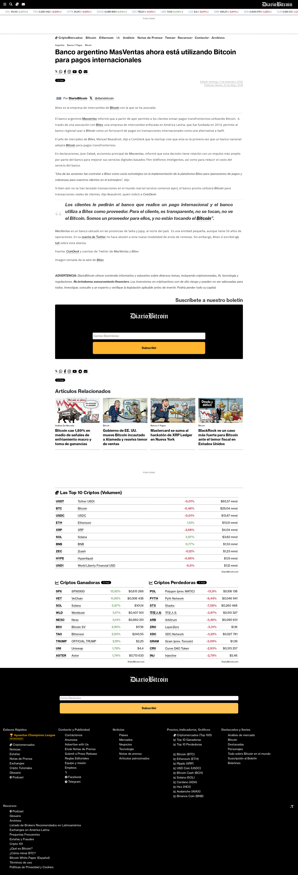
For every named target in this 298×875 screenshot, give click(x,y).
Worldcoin (78, 613)
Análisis (128, 38)
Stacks (169, 605)
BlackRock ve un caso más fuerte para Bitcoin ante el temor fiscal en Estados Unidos (218, 437)
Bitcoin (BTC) (185, 754)
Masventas (89, 119)
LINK (129, 11)
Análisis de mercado (64, 425)
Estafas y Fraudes (22, 839)
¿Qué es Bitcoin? (21, 848)
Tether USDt (86, 501)
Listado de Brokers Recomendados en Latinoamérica (45, 825)
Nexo (75, 620)
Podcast (18, 777)
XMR (182, 11)
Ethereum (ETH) (187, 759)
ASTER (61, 655)
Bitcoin (91, 38)
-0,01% (167, 11)
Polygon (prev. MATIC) (180, 591)
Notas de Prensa (150, 38)
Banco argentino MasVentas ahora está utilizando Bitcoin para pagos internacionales (145, 56)
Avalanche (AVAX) (188, 791)
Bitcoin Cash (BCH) (189, 773)
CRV (153, 648)
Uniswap (77, 648)
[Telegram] (81, 71)
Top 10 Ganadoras (188, 740)
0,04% (86, 11)
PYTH (154, 598)
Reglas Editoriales (77, 758)
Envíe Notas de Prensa (80, 749)
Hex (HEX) (183, 787)
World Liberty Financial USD (96, 565)
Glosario (15, 772)
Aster (75, 655)
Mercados (126, 740)
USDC (60, 515)
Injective (170, 655)
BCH (275, 11)
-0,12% (115, 11)
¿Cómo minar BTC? (23, 853)
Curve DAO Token (177, 648)
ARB (153, 620)
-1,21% (262, 11)
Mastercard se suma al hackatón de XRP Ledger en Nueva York (171, 435)
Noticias (15, 749)
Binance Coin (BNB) (189, 796)
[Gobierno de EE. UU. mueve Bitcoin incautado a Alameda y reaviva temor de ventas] (125, 411)
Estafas (15, 754)
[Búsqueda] (12, 4)
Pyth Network (174, 598)
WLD (59, 613)
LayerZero (172, 627)
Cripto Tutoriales (21, 768)
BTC (59, 508)
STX (153, 605)
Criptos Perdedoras (174, 582)
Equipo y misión (75, 763)
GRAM (154, 641)
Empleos (71, 768)
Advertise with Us (77, 744)
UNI (58, 648)
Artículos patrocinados (134, 758)
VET (59, 598)
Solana (82, 537)
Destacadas (236, 744)
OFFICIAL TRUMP (84, 641)
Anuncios (71, 740)
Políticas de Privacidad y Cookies (32, 867)
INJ (152, 655)
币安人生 (156, 613)
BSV (59, 627)
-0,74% (291, 11)
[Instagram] (70, 71)
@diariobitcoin (104, 98)
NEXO (60, 620)
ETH (59, 523)
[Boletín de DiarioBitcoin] (86, 71)
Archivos (218, 38)
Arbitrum (171, 620)
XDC (153, 634)
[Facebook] (66, 71)
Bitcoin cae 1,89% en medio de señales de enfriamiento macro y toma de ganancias (73, 437)
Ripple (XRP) (185, 763)
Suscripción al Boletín (242, 758)
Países (123, 735)
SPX (59, 591)
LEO (156, 11)
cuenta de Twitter (94, 237)
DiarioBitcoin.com (230, 571)
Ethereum (106, 38)
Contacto (201, 38)
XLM (245, 11)
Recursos (185, 38)
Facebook (74, 777)
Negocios (125, 744)
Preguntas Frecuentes (25, 834)
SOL (59, 537)
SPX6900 (78, 591)
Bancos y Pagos (74, 45)
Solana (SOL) (185, 777)
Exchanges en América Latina (29, 830)
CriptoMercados (70, 38)
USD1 (59, 565)
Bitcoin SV (79, 627)
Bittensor (78, 634)
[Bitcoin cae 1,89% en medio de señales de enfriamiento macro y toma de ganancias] (77, 411)
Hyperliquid (85, 558)
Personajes (235, 749)
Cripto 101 (16, 844)
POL (153, 591)
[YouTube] (75, 71)
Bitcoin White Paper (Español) (30, 858)
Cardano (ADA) (186, 782)
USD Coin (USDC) (188, 768)
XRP (59, 530)
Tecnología (126, 749)
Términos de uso (21, 862)
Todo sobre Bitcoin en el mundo (249, 754)
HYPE (35, 11)
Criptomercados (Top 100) (194, 735)
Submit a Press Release (81, 754)
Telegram (74, 781)
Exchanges (17, 763)
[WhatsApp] (61, 71)
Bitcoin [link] (114, 108)
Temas (170, 38)
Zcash (82, 551)
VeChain (77, 598)
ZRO (153, 627)
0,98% (142, 11)
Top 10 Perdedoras (189, 744)
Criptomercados (23, 745)
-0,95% (50, 11)
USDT (60, 501)
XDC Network (174, 634)
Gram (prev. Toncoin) (179, 641)
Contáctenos (73, 735)
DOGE (65, 11)
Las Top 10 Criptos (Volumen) (90, 492)
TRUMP (61, 641)
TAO (59, 634)
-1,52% (231, 11)
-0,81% (197, 11)
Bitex (99, 125)
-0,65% (20, 11)
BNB (59, 544)
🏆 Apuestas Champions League (32, 736)
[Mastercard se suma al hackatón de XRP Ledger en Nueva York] (173, 411)
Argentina (59, 45)
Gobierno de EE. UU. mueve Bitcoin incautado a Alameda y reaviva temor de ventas (125, 437)
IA (118, 38)
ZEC (99, 11)
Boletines (234, 763)
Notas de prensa (130, 754)
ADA (211, 11)
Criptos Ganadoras (79, 582)
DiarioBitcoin (78, 98)
